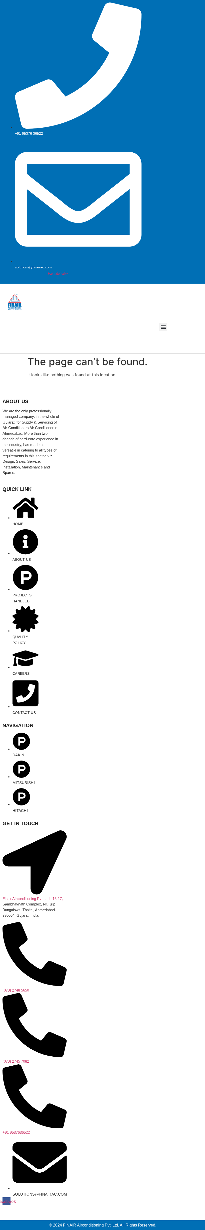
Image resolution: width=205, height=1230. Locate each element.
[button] (163, 327)
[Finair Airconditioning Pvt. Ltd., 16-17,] (34, 893)
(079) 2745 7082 (15, 1061)
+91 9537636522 (16, 1132)
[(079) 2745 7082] (34, 1055)
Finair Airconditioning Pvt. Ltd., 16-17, (32, 898)
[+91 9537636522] (34, 1126)
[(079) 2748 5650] (34, 984)
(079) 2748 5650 (15, 990)
